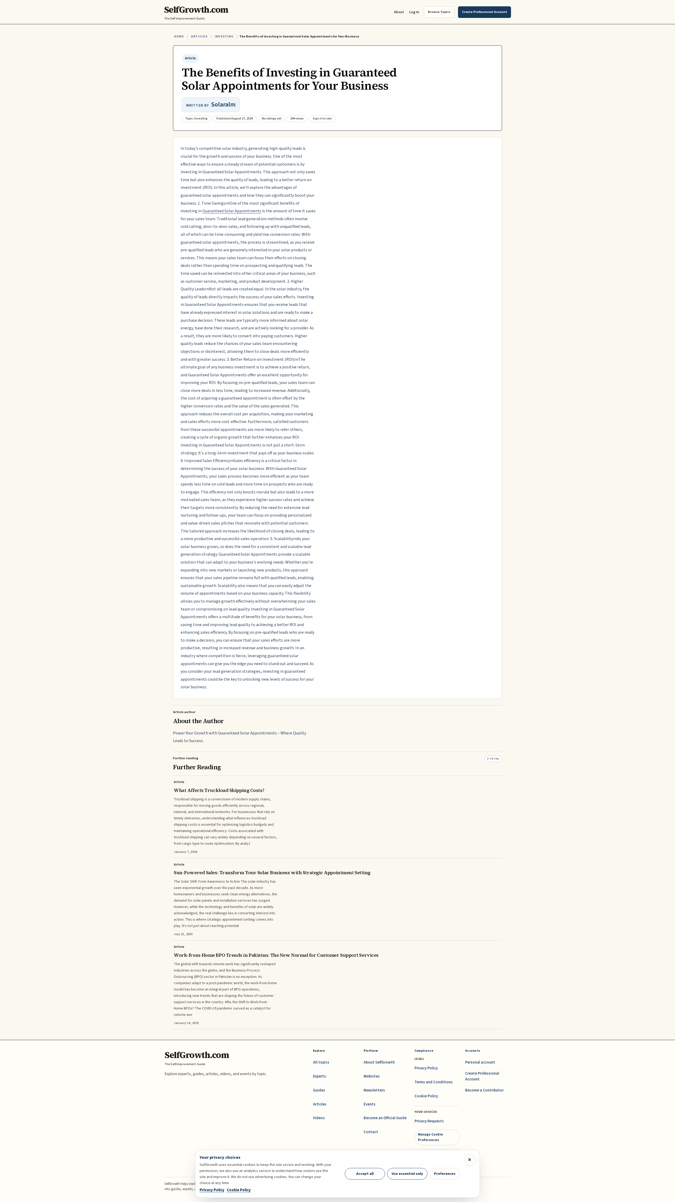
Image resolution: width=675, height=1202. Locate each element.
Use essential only (407, 1173)
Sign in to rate (322, 118)
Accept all (365, 1173)
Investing (224, 36)
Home (179, 36)
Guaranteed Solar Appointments (231, 211)
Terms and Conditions (433, 1082)
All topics (321, 1062)
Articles (199, 36)
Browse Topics (439, 11)
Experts (319, 1076)
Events (369, 1104)
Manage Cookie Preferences (430, 1137)
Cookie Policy (426, 1096)
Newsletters (374, 1090)
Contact (371, 1132)
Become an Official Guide (385, 1118)
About (399, 12)
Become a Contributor (484, 1090)
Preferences (444, 1173)
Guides (319, 1090)
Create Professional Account (482, 1076)
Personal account (480, 1062)
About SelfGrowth (379, 1062)
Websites (372, 1076)
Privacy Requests (429, 1121)
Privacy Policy (426, 1068)
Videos (319, 1118)
